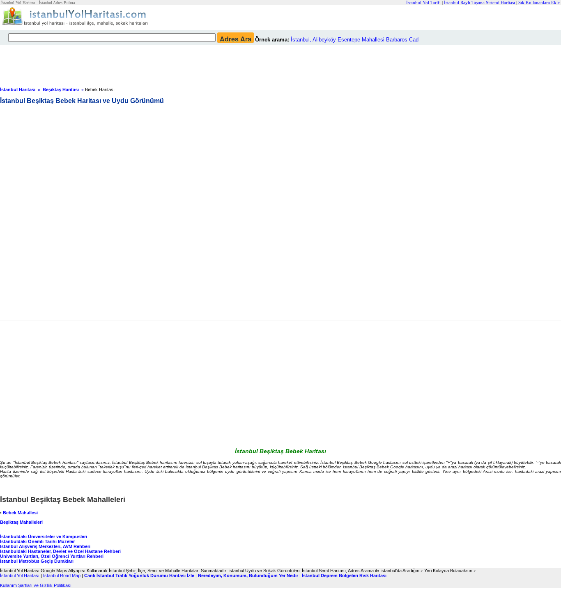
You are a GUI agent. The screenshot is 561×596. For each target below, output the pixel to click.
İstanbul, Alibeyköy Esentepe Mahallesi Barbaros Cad (354, 40)
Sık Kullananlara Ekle (539, 2)
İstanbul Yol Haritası (19, 575)
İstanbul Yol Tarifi (423, 2)
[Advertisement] (199, 63)
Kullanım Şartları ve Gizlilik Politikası (35, 585)
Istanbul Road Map (61, 575)
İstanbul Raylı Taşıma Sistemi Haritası (479, 2)
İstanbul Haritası (17, 89)
